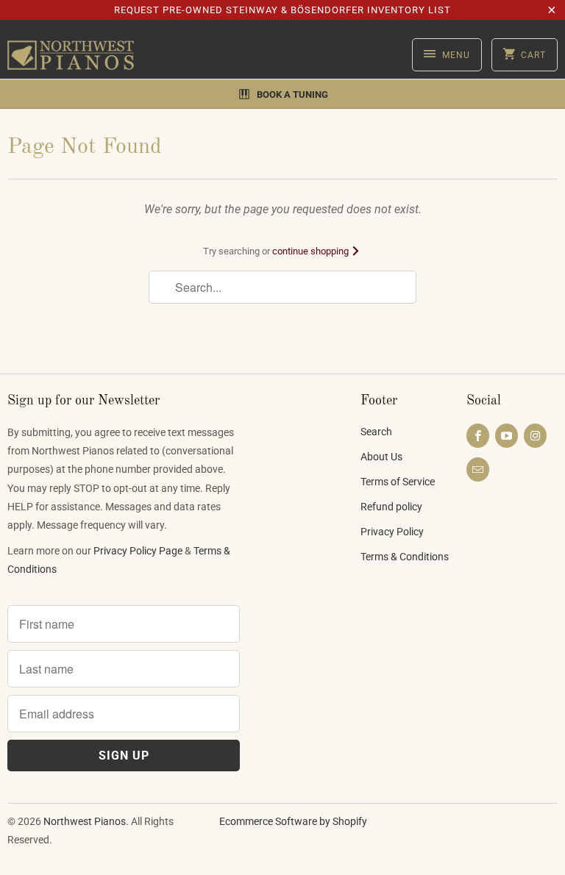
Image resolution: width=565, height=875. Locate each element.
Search (376, 432)
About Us (381, 457)
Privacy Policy (392, 532)
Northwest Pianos (84, 821)
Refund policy (391, 506)
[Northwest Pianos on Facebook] (477, 436)
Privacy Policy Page (137, 551)
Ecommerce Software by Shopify (293, 821)
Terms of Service (397, 482)
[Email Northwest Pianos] (477, 469)
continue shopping (311, 251)
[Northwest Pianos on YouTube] (506, 436)
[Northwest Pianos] (70, 55)
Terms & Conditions (404, 556)
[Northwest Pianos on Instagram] (535, 436)
